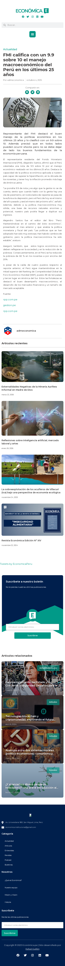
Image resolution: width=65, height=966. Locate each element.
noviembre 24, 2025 (10, 497)
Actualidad (10, 49)
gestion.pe (9, 305)
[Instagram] (32, 16)
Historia (8, 902)
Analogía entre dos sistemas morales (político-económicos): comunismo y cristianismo (30, 753)
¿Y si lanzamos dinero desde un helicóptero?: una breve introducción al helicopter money (31, 788)
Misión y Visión (11, 895)
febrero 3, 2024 (12, 792)
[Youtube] (42, 16)
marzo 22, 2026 (8, 394)
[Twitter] (27, 16)
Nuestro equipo (11, 887)
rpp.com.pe (10, 299)
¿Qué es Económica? (13, 880)
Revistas (8, 855)
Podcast (8, 860)
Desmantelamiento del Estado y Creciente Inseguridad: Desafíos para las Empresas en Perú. (32, 685)
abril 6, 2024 (11, 724)
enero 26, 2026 (7, 448)
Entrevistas (9, 850)
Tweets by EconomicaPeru (16, 563)
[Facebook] (23, 16)
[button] (32, 34)
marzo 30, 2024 (13, 758)
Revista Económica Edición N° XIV (21, 540)
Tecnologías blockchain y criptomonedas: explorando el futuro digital (30, 719)
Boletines (9, 865)
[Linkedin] (37, 16)
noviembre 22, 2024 (10, 545)
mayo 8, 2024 (12, 690)
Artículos (8, 846)
